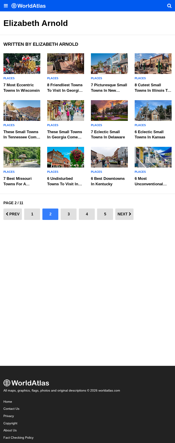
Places (9, 78)
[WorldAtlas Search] (169, 5)
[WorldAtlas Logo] (30, 5)
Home (7, 401)
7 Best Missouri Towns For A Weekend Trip (17, 184)
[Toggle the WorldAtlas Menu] (5, 5)
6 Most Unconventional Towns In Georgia (150, 184)
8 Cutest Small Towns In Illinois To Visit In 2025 (152, 90)
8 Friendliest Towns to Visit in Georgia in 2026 (64, 90)
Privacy (8, 416)
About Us (10, 430)
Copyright (10, 423)
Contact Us (11, 408)
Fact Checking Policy (18, 437)
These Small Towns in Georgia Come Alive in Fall (64, 137)
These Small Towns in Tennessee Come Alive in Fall (21, 137)
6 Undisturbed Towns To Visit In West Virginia (62, 184)
